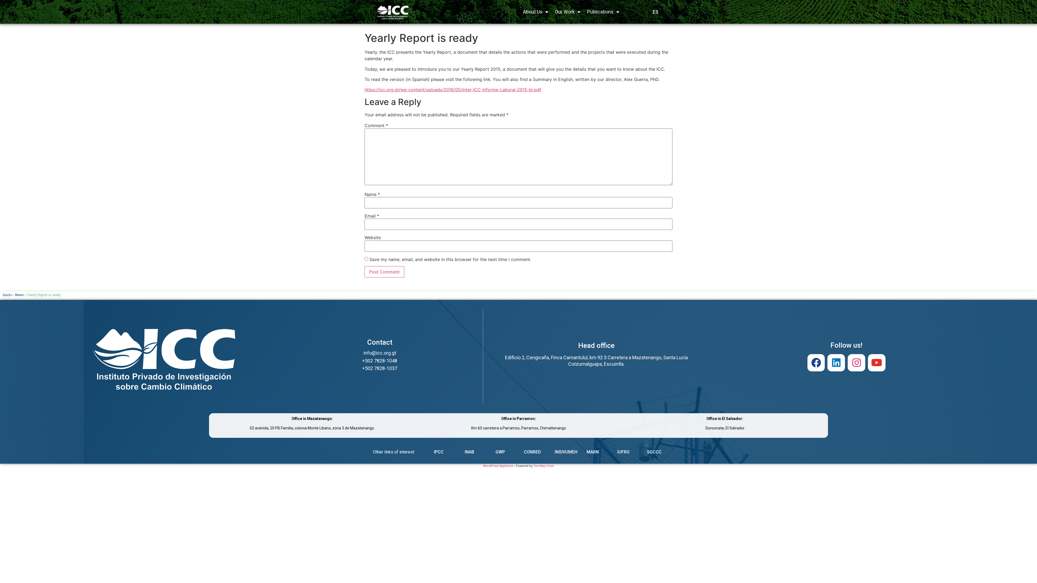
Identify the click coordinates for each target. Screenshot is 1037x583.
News (19, 295)
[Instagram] (856, 363)
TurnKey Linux (544, 466)
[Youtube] (877, 363)
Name (372, 194)
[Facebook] (816, 363)
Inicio (7, 295)
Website (373, 237)
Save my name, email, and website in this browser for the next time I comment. (450, 259)
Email (372, 216)
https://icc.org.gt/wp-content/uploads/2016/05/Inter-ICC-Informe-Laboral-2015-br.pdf (453, 89)
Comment (376, 125)
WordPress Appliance (498, 466)
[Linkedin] (836, 363)
